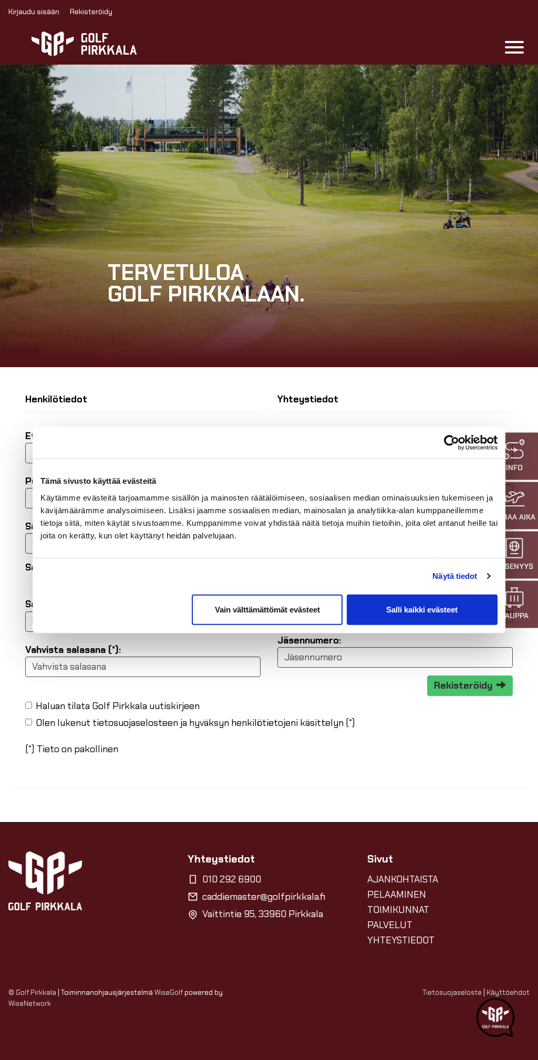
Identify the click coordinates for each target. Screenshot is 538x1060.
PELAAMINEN (396, 894)
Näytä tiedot (454, 575)
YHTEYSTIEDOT (400, 940)
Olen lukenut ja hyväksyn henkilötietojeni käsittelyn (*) (195, 722)
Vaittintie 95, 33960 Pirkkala (262, 914)
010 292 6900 (231, 879)
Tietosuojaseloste (452, 992)
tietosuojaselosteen (135, 722)
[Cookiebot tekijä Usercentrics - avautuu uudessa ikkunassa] (452, 443)
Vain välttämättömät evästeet (267, 609)
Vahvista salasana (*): (73, 649)
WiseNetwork (29, 1003)
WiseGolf (168, 992)
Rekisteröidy (91, 11)
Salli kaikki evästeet (422, 609)
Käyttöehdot (508, 992)
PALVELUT (389, 925)
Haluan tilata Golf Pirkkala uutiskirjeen (118, 706)
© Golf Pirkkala (32, 992)
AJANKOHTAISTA (402, 879)
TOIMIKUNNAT (398, 909)
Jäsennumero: (309, 640)
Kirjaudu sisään (33, 11)
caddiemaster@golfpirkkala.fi (263, 896)
